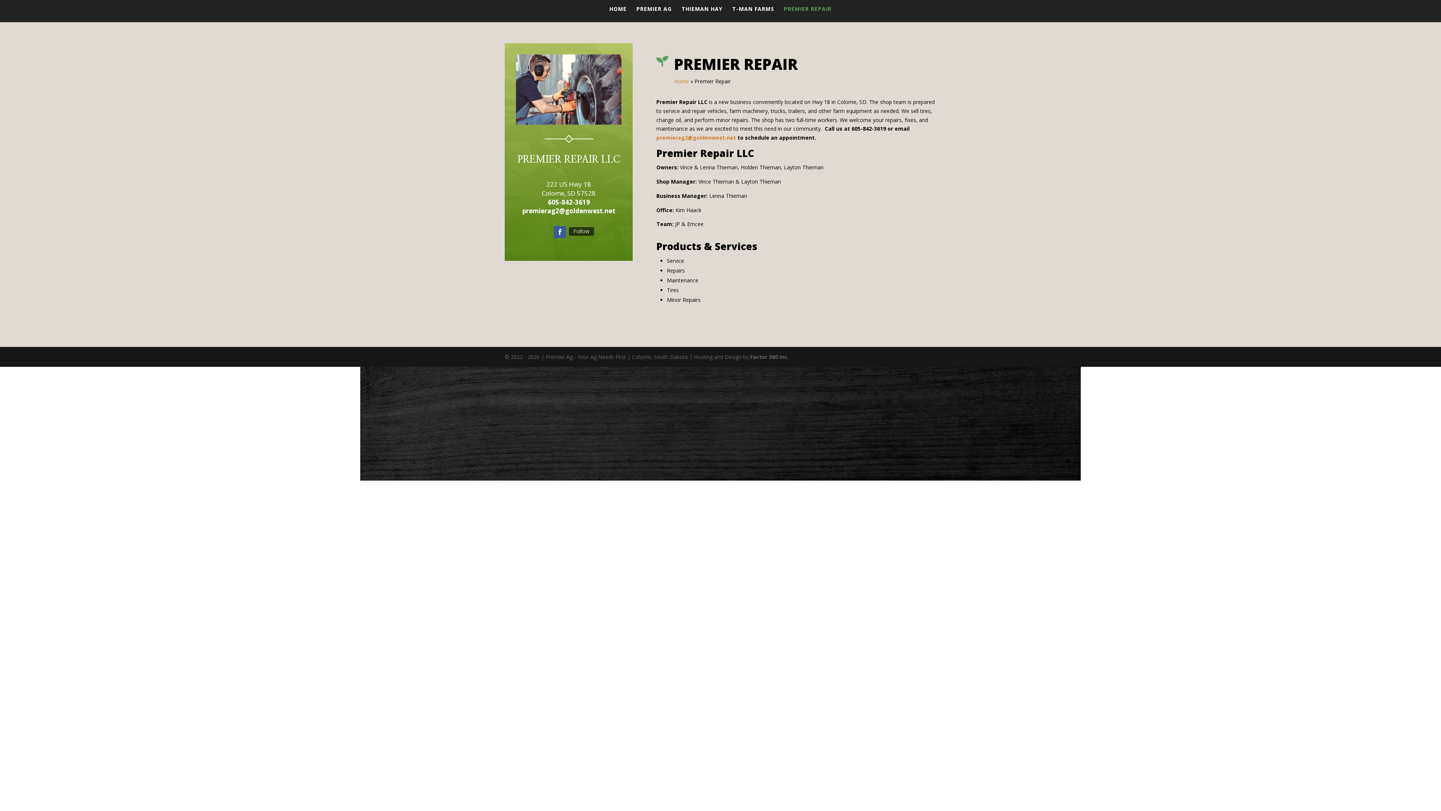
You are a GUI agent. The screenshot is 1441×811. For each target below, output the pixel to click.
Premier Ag (654, 9)
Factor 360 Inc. (769, 356)
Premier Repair (808, 9)
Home (618, 9)
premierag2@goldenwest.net (696, 137)
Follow (581, 231)
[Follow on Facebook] (560, 232)
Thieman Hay (701, 9)
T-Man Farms (753, 9)
